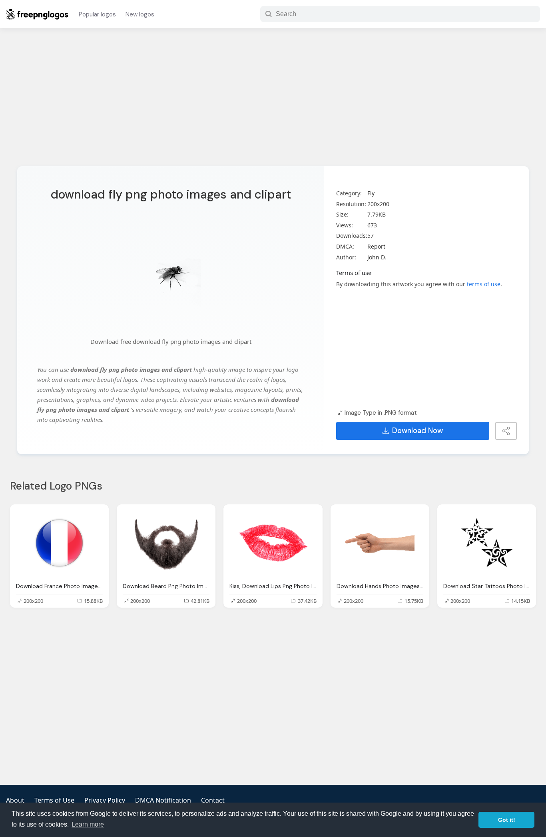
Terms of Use (54, 800)
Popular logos (97, 14)
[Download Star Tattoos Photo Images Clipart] (486, 543)
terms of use (483, 284)
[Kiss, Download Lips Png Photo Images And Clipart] (272, 543)
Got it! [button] (506, 820)
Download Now (417, 431)
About (15, 800)
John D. (376, 257)
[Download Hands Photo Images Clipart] (380, 543)
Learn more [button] (88, 824)
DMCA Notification (163, 800)
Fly (371, 193)
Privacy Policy (104, 800)
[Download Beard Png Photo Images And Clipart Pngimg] (166, 543)
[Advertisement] (273, 102)
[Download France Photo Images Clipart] (59, 543)
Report (376, 246)
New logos (140, 14)
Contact (213, 800)
